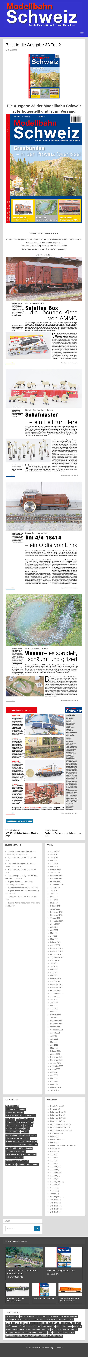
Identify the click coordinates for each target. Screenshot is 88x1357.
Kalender (20, 1141)
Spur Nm (53, 1185)
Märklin (29, 1148)
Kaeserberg (54, 1133)
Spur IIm (53, 1176)
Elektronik (54, 1109)
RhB (34, 1154)
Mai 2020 (53, 1078)
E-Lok (31, 1122)
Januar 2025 (55, 909)
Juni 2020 (54, 1075)
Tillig (26, 1161)
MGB (14, 1148)
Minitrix (21, 1148)
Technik (53, 1194)
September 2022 (56, 994)
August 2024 (55, 924)
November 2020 (56, 1060)
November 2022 (56, 987)
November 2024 (56, 915)
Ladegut (53, 1136)
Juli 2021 (53, 1036)
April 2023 (54, 972)
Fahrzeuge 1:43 (56, 1115)
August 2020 (55, 1069)
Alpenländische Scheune (17, 888)
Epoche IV (28, 1125)
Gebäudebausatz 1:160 (59, 1124)
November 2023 (56, 951)
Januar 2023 (55, 981)
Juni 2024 (54, 930)
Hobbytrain (10, 1141)
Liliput (8, 1148)
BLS (13, 1119)
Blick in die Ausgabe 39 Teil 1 (19, 870)
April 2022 (54, 1009)
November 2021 (56, 1024)
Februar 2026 (55, 870)
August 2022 (55, 997)
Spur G (53, 1163)
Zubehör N (54, 1212)
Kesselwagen (31, 1141)
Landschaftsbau (56, 1139)
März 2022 (54, 1012)
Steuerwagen (17, 1158)
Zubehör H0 (54, 1206)
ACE (17, 1106)
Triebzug (20, 1164)
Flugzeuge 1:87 (56, 1121)
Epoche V (9, 1128)
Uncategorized (55, 1197)
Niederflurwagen (13, 1151)
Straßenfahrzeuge (14, 1161)
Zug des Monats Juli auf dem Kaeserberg (23, 891)
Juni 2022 (54, 1003)
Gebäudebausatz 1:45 (58, 1127)
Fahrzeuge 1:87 (56, 1118)
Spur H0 (53, 1166)
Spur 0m (53, 1157)
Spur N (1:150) (55, 1182)
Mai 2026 (53, 860)
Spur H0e (54, 1170)
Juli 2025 (53, 891)
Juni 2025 (54, 894)
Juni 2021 (54, 1039)
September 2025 (56, 885)
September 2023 (56, 957)
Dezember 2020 (56, 1057)
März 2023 (54, 975)
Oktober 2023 (55, 954)
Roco (8, 1158)
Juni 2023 (54, 966)
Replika (53, 1151)
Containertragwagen (24, 1119)
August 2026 (55, 851)
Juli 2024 (53, 927)
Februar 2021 (55, 1051)
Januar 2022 (55, 1018)
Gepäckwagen (11, 1135)
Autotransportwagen (15, 1116)
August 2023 (55, 960)
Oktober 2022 (55, 990)
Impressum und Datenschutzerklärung (39, 1348)
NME (23, 1151)
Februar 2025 (55, 906)
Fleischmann (11, 1132)
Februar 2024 (55, 942)
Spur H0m (54, 1173)
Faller (27, 1128)
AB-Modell (10, 1106)
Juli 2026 (53, 854)
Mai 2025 (53, 897)
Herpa (27, 1138)
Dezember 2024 (56, 912)
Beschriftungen (56, 1106)
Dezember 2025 (56, 876)
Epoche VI (19, 1128)
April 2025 (54, 900)
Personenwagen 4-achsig (16, 1154)
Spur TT (53, 1188)
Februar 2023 (55, 978)
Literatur (53, 1142)
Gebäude (24, 1132)
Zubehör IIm (54, 1209)
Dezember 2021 (56, 1021)
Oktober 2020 (55, 1063)
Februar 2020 (55, 1087)
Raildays (53, 1148)
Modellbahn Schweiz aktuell (19, 821)
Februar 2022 (55, 1015)
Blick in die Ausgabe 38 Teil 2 (19, 897)
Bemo (8, 1119)
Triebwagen (11, 1164)
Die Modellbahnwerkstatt (16, 1122)
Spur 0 (52, 1154)
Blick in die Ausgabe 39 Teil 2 (19, 857)
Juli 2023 (53, 963)
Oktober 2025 (55, 882)
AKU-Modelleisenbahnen (15, 1109)
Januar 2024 (55, 945)
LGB (35, 1145)
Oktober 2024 (55, 918)
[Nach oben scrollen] (82, 1351)
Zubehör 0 (54, 1200)
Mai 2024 (53, 933)
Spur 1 (52, 1160)
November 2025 (56, 879)
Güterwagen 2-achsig (27, 1135)
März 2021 (54, 1048)
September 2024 (56, 921)
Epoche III (19, 1125)
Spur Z (52, 1191)
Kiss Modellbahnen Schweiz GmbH (19, 1145)
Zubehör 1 (54, 1203)
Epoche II (9, 1125)
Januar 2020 (55, 1090)
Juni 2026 (54, 857)
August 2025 (55, 888)
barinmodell (30, 1116)
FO (19, 1132)
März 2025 (54, 903)
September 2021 (56, 1030)
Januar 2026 (55, 873)
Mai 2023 (53, 969)
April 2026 (54, 863)
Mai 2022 (53, 1006)
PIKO (29, 1154)
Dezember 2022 (56, 984)
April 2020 (54, 1081)
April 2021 (54, 1045)
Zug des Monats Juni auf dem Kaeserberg (24, 903)
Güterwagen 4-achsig (14, 1138)
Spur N (53, 1179)
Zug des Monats (32, 1164)
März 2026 (54, 867)
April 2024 (54, 936)
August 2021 (55, 1033)
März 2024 (54, 939)
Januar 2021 (55, 1054)
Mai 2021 (53, 1042)
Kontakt (59, 1348)
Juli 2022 (53, 1000)
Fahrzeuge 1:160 (56, 1112)
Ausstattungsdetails (14, 1112)
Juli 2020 (53, 1072)
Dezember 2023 (56, 948)
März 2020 (54, 1084)
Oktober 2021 (55, 1027)
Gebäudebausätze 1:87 (59, 1130)
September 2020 (56, 1066)
